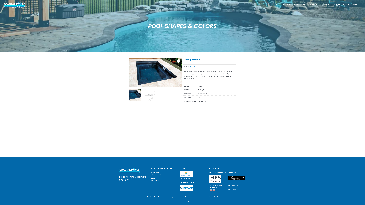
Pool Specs (193, 66)
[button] (291, 5)
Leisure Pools (185, 179)
